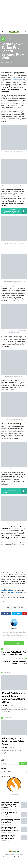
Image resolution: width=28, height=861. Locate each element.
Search (22, 763)
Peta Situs (14, 856)
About (24, 856)
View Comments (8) (13, 643)
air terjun (14, 607)
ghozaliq (13, 628)
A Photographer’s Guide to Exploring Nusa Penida (9, 813)
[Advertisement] (14, 15)
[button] (26, 31)
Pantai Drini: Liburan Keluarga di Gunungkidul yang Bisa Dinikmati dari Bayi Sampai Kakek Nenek (10, 805)
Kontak (20, 856)
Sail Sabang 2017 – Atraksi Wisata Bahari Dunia (12, 741)
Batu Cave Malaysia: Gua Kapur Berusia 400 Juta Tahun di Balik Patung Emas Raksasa (10, 829)
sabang (21, 607)
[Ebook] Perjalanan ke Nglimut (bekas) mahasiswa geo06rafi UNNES (13, 697)
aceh (8, 607)
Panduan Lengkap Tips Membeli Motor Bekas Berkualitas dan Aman (8, 837)
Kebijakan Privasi (6, 856)
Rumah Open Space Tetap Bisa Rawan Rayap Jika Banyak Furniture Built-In (10, 820)
